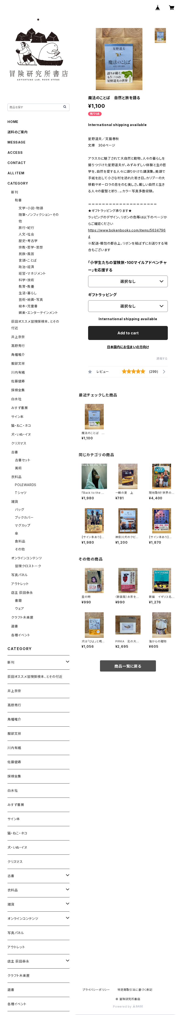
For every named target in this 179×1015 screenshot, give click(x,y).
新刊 (14, 192)
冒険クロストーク (28, 566)
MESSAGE (16, 142)
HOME (12, 122)
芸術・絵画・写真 (31, 299)
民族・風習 (26, 254)
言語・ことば (28, 260)
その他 (20, 549)
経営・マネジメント (32, 273)
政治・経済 (26, 267)
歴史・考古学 (28, 241)
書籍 (18, 600)
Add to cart (128, 333)
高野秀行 (18, 346)
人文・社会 (26, 234)
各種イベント (20, 635)
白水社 (16, 399)
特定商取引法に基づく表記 (134, 989)
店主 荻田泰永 (22, 593)
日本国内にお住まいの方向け (128, 347)
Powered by (123, 1006)
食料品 (20, 541)
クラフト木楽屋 (22, 617)
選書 (14, 626)
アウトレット (20, 584)
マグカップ (23, 525)
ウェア (19, 608)
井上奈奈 (18, 337)
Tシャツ (21, 493)
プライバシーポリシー (96, 989)
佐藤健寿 (18, 381)
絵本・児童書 (28, 306)
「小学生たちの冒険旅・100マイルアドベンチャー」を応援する (127, 266)
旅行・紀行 (26, 228)
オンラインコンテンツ (26, 558)
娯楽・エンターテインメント (38, 313)
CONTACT (16, 163)
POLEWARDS (25, 485)
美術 (18, 468)
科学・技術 (26, 280)
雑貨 (14, 502)
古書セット (23, 460)
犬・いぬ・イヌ (21, 434)
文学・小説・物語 (31, 208)
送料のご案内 (17, 132)
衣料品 (16, 477)
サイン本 (17, 417)
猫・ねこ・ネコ (21, 425)
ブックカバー (24, 517)
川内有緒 (18, 372)
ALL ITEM (15, 173)
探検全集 (18, 390)
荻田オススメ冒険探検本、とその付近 (34, 677)
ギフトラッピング (102, 294)
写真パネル (19, 575)
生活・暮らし (28, 293)
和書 (18, 200)
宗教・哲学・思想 (31, 247)
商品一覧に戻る (127, 666)
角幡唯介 (18, 355)
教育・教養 (26, 286)
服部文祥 (18, 363)
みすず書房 (19, 408)
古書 (14, 452)
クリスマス (19, 443)
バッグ (19, 509)
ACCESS (15, 152)
